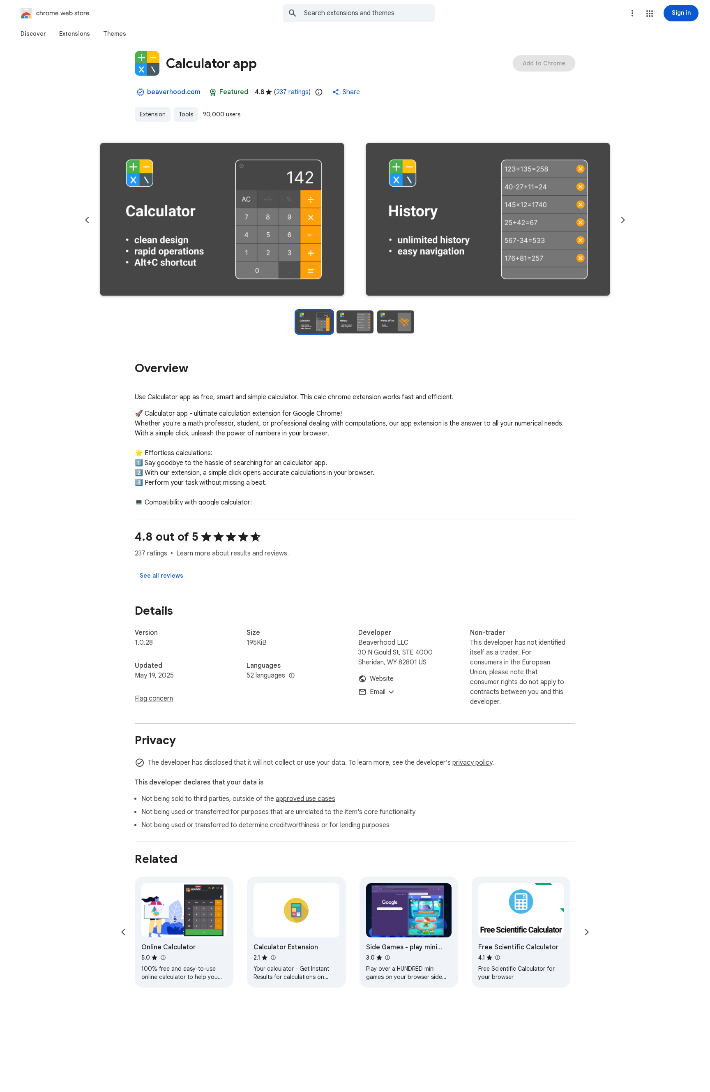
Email (377, 692)
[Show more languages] (292, 676)
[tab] (33, 33)
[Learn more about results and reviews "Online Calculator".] (163, 957)
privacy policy (472, 763)
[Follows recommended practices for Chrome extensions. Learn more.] (213, 92)
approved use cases (305, 799)
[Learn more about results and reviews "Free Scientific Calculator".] (497, 957)
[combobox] (369, 13)
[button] (649, 13)
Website (382, 679)
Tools (186, 114)
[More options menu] (632, 13)
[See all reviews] (161, 575)
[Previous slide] (87, 220)
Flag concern (154, 698)
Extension (153, 114)
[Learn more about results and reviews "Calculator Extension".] (273, 957)
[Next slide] (623, 220)
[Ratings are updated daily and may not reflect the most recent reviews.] (319, 92)
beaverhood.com (174, 92)
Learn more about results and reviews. (232, 553)
